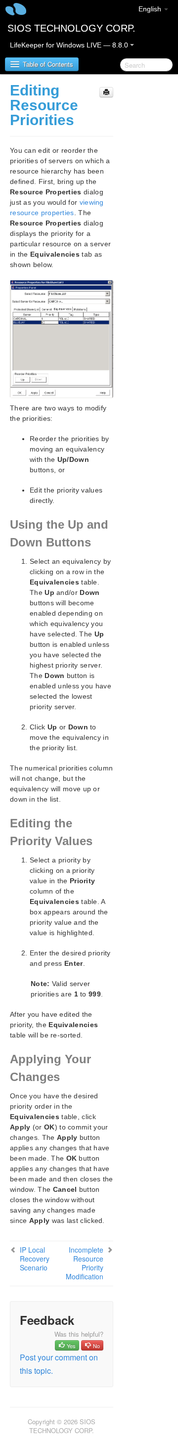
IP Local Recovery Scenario (34, 1258)
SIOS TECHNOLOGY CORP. (71, 28)
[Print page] (106, 92)
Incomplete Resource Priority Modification (84, 1263)
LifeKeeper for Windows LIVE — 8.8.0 (70, 45)
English (150, 9)
